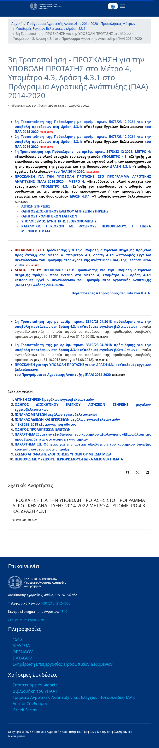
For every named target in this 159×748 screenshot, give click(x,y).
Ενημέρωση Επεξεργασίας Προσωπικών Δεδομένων (63, 664)
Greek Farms (25, 710)
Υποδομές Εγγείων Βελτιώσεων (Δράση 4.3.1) (36, 105)
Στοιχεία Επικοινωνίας (26, 620)
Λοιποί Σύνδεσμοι (30, 703)
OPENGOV (23, 651)
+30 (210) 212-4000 (55, 603)
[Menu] (121, 6)
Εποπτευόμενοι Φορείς (35, 685)
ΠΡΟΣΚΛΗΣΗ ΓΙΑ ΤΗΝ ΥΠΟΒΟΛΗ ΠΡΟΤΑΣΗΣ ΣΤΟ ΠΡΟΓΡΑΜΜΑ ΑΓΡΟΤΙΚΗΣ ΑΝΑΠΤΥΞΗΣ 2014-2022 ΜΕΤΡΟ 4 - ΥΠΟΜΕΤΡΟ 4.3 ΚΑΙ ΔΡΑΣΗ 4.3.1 (78, 505)
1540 (63, 611)
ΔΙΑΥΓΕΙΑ (21, 645)
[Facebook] (127, 472)
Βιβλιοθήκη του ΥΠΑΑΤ (35, 691)
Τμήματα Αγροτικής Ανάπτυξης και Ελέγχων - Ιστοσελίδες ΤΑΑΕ (74, 697)
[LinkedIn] (147, 472)
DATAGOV (22, 658)
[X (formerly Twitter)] (137, 472)
